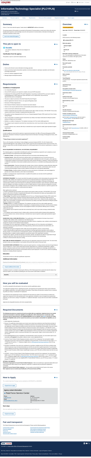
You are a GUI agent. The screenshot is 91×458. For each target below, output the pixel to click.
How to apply (71, 17)
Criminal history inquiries (8, 427)
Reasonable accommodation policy (38, 430)
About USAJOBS (4, 453)
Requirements (32, 17)
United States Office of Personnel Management (18, 446)
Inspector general (20, 453)
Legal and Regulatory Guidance (45, 450)
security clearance (67, 118)
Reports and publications (44, 453)
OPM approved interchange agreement (40, 342)
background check (73, 117)
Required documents (59, 17)
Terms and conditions (53, 453)
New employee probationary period (38, 429)
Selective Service (7, 432)
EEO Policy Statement (5, 450)
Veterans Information (34, 450)
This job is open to (14, 17)
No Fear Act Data (28, 453)
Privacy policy (35, 453)
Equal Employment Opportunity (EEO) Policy (40, 427)
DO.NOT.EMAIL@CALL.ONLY (10, 400)
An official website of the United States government (11, 0)
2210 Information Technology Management (72, 90)
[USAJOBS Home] (6, 2)
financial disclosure (75, 128)
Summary (4, 17)
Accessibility (11, 453)
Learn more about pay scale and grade (71, 70)
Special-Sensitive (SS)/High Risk (70, 115)
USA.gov (60, 453)
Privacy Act (5, 430)
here (42, 263)
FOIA (15, 453)
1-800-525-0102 (7, 397)
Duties (24, 17)
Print (77, 11)
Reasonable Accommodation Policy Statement (20, 450)
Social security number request (10, 433)
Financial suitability (7, 429)
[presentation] (75, 40)
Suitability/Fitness (66, 122)
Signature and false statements (37, 432)
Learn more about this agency (11, 36)
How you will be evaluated (45, 17)
